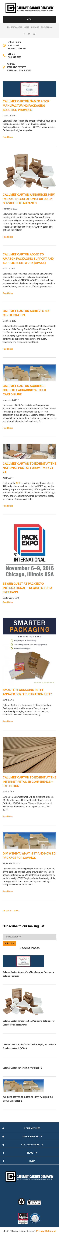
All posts (7, 910)
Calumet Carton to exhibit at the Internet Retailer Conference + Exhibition (29, 782)
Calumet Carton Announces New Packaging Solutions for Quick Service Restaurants (29, 199)
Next (16, 910)
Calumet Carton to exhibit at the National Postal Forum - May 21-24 (29, 468)
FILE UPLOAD (46, 27)
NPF (18, 483)
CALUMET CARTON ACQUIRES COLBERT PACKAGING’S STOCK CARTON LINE (24, 390)
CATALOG (35, 27)
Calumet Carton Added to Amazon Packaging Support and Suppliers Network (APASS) (28, 259)
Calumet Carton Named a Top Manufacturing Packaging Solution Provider (26, 106)
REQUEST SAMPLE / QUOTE (18, 27)
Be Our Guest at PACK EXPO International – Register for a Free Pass (27, 588)
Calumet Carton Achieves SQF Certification (22, 1068)
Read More (8, 137)
